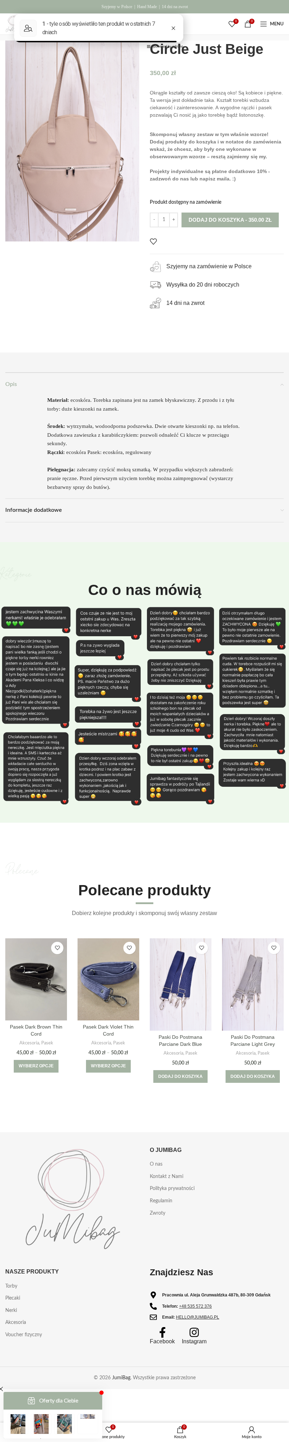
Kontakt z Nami (166, 1176)
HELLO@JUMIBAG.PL (197, 1317)
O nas (156, 1164)
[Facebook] (162, 1332)
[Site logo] (13, 24)
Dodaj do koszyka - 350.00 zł (230, 220)
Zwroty (157, 1213)
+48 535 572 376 (195, 1306)
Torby (11, 1286)
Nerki (11, 1310)
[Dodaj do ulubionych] (153, 241)
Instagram (194, 1341)
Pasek (47, 1043)
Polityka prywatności (172, 1188)
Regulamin (161, 1200)
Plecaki (12, 1298)
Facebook (162, 1341)
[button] (180, 1076)
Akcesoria (29, 1043)
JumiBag (121, 1377)
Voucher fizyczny (23, 1334)
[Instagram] (194, 1332)
